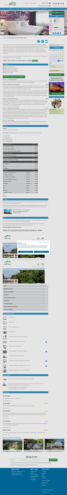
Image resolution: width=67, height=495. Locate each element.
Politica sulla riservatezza (44, 242)
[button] (20, 242)
